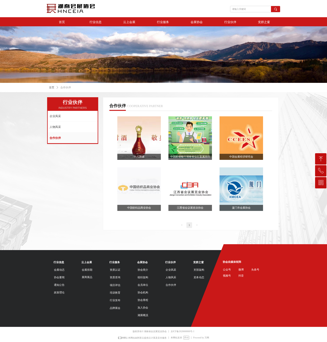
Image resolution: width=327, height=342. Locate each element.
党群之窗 (264, 22)
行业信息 (96, 22)
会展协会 (197, 22)
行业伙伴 (230, 22)
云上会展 (129, 22)
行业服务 (163, 22)
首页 (62, 22)
